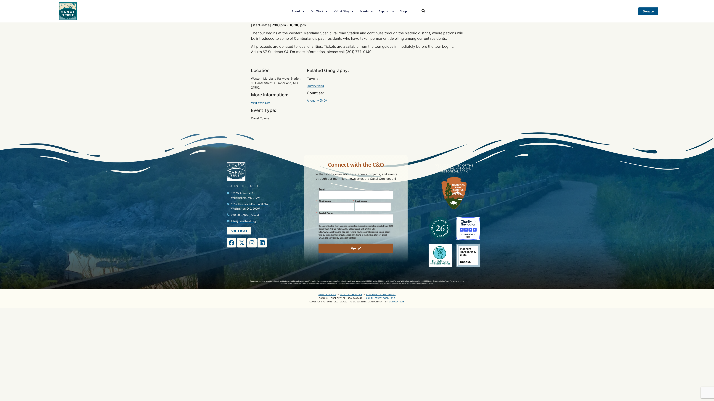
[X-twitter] (241, 242)
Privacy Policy (327, 294)
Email (322, 189)
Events (364, 11)
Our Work (317, 11)
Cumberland (315, 86)
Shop (403, 11)
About (296, 11)
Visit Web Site (261, 103)
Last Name (361, 201)
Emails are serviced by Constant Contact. (337, 237)
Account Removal (351, 294)
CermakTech (396, 301)
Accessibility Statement (381, 294)
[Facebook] (231, 242)
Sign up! (355, 248)
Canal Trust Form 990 (380, 298)
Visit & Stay (341, 11)
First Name (325, 201)
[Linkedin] (262, 242)
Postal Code (325, 213)
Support (384, 11)
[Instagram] (252, 242)
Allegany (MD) (317, 100)
